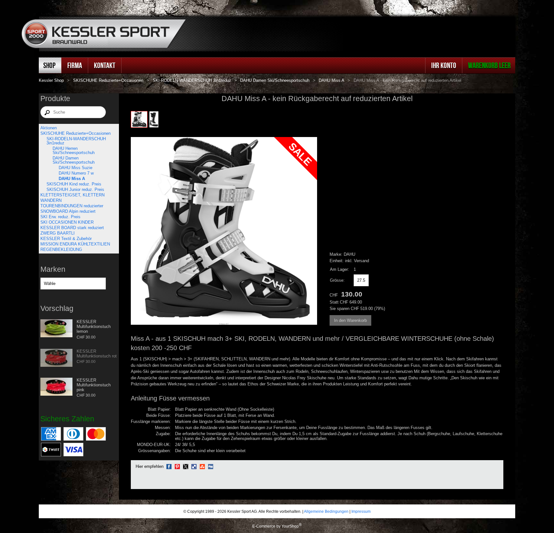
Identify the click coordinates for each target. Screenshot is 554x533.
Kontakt (104, 65)
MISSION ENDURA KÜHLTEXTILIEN (75, 244)
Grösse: (337, 280)
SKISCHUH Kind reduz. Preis (73, 184)
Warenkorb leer (489, 65)
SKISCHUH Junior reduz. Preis (75, 189)
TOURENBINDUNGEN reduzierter (71, 206)
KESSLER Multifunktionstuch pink (94, 385)
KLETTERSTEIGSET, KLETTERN (72, 195)
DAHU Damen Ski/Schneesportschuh (274, 80)
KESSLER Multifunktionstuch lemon (94, 326)
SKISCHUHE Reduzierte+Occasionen (108, 80)
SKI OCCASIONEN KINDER (67, 222)
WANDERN (51, 200)
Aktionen (48, 128)
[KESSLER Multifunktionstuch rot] (56, 358)
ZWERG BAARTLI (57, 233)
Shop (49, 65)
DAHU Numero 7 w (76, 173)
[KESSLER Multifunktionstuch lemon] (56, 328)
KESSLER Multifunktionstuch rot (97, 353)
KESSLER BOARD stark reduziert (72, 228)
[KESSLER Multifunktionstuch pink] (56, 387)
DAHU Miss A (331, 80)
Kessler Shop (51, 80)
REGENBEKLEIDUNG (61, 249)
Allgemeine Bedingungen (326, 511)
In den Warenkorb (350, 320)
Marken (52, 269)
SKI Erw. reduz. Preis (60, 217)
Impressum (361, 511)
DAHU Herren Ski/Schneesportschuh (74, 150)
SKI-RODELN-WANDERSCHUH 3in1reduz (192, 80)
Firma (74, 65)
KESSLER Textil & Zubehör (66, 238)
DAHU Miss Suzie (75, 168)
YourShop (290, 526)
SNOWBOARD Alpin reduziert (68, 211)
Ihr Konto (443, 65)
